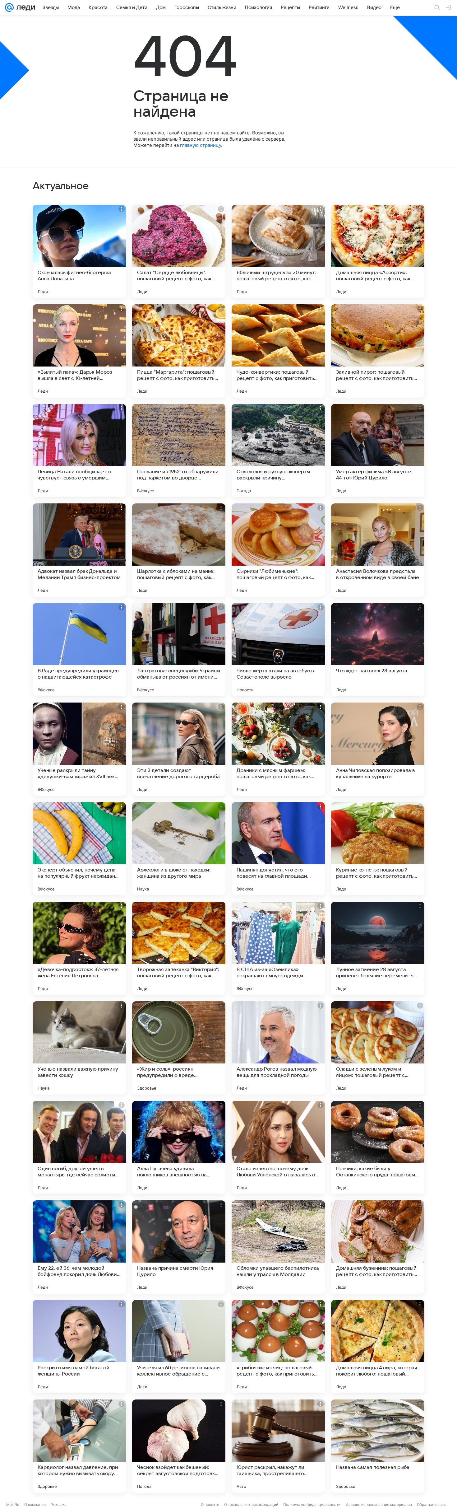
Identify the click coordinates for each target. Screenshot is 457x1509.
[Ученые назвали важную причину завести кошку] (79, 1048)
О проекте (210, 1504)
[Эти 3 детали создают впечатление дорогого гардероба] (178, 749)
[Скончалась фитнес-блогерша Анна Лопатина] (79, 251)
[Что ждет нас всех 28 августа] (377, 649)
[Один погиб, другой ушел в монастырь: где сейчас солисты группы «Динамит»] (79, 1147)
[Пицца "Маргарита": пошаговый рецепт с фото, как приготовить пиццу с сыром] (178, 351)
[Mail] (9, 7)
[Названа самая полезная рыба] (377, 1446)
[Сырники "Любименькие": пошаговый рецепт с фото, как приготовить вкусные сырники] (278, 550)
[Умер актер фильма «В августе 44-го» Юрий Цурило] (377, 450)
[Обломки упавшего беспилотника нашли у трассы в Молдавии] (278, 1247)
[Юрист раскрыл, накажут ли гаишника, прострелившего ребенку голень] (278, 1446)
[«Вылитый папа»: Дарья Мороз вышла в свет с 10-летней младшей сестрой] (79, 351)
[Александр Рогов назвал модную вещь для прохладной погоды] (278, 1048)
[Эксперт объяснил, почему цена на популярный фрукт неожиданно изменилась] (79, 848)
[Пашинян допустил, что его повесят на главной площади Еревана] (278, 848)
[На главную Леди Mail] (24, 7)
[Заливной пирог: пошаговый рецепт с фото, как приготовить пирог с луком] (377, 351)
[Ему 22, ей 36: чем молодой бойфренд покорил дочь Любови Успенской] (79, 1247)
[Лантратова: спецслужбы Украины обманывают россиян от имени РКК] (178, 649)
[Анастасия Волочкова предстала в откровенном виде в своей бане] (377, 550)
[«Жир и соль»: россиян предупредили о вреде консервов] (178, 1048)
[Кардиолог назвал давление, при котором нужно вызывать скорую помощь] (79, 1446)
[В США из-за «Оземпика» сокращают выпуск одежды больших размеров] (278, 948)
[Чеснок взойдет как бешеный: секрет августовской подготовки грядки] (178, 1446)
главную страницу (200, 145)
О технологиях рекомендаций (251, 1504)
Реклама (59, 1504)
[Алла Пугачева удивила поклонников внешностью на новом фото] (178, 1147)
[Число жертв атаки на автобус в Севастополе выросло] (278, 649)
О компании (35, 1504)
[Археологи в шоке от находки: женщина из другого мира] (178, 848)
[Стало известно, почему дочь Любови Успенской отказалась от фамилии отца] (278, 1147)
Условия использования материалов (378, 1504)
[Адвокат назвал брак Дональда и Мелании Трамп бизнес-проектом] (79, 550)
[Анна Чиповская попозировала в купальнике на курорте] (377, 749)
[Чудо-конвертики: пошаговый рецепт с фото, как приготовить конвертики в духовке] (278, 351)
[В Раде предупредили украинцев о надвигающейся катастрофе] (79, 649)
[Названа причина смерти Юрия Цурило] (178, 1247)
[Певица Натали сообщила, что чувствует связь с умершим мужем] (79, 450)
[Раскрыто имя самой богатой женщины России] (79, 1346)
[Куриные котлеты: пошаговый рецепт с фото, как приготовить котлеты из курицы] (377, 848)
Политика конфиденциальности (311, 1504)
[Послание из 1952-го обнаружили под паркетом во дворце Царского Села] (178, 450)
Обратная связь (431, 1504)
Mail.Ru (12, 1504)
